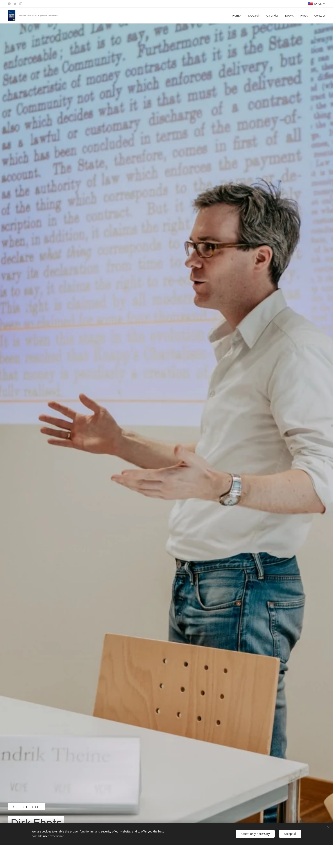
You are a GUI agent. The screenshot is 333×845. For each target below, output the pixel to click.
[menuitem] (237, 15)
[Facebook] (9, 4)
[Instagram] (20, 4)
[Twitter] (15, 4)
